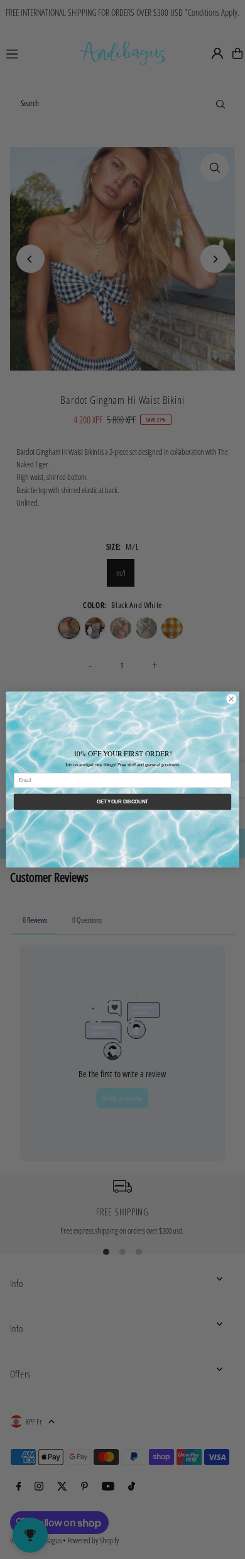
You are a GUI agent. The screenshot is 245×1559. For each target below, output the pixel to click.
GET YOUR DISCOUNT (122, 801)
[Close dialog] (231, 699)
